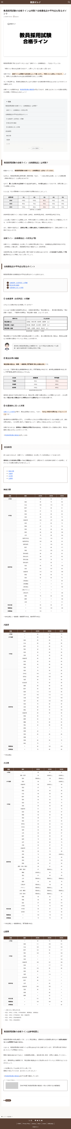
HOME (19, 1123)
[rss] (39, 1120)
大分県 (8, 144)
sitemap (34, 1123)
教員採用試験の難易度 (27, 89)
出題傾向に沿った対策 (16, 288)
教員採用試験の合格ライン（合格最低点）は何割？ (21, 106)
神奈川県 (8, 135)
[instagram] (31, 1120)
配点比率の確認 (14, 285)
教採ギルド (35, 2)
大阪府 (8, 140)
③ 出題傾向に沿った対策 (13, 127)
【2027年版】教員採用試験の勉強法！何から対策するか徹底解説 (40, 1085)
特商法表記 (50, 1123)
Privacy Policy (26, 1123)
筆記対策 (8, 1100)
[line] (35, 1120)
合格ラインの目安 (9, 412)
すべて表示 (35, 148)
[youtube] (37, 1120)
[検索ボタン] (69, 2)
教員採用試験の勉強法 (12, 435)
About (39, 1123)
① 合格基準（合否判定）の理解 (15, 119)
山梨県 (10, 478)
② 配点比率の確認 (11, 123)
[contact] (42, 1120)
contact (44, 1123)
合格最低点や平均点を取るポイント (17, 114)
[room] (33, 1120)
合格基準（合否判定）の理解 (19, 283)
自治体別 (8, 131)
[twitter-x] (29, 1120)
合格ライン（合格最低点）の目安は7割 (17, 110)
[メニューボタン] (2, 2)
